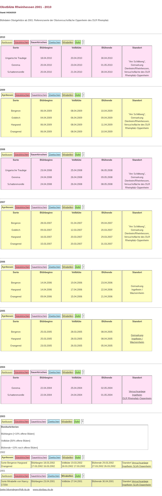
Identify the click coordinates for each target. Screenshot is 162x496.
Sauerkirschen (39, 95)
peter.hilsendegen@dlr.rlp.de (15, 489)
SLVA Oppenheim (142, 466)
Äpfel (78, 42)
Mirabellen (68, 42)
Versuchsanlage (140, 463)
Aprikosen (7, 42)
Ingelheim (127, 466)
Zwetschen (54, 42)
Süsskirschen (21, 42)
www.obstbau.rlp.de (43, 489)
